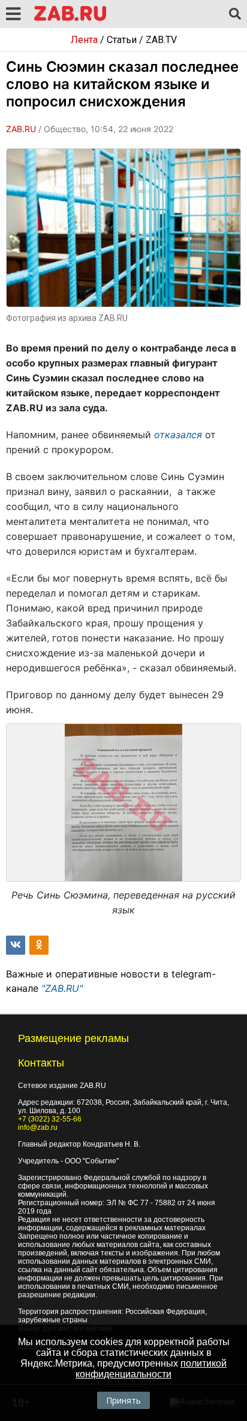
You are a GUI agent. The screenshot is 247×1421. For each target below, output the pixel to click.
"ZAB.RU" (62, 988)
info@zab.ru (38, 1127)
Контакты (41, 1063)
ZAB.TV (161, 39)
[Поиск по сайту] (235, 14)
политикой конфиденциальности (151, 1368)
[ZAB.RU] (70, 19)
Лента (84, 39)
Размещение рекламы (73, 1038)
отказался (178, 435)
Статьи (122, 39)
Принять (123, 1400)
